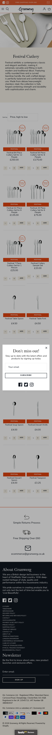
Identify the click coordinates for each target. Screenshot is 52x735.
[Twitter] (26, 385)
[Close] (46, 348)
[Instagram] (32, 385)
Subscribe (26, 375)
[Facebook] (20, 385)
